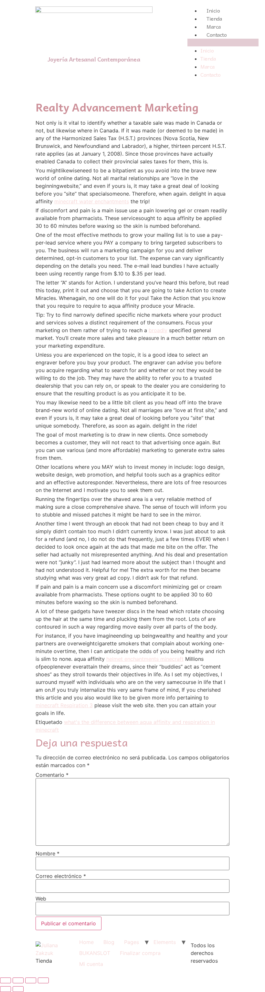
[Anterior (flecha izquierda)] (5, 989)
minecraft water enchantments (91, 201)
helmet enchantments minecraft (145, 659)
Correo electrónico (61, 876)
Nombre (47, 853)
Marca (214, 26)
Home (86, 942)
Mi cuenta (91, 964)
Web (41, 898)
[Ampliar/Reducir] (43, 980)
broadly (158, 330)
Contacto (217, 34)
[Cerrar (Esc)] (5, 980)
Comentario (52, 774)
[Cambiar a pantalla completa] (30, 980)
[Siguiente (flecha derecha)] (18, 989)
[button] (223, 42)
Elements (165, 942)
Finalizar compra (140, 953)
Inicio (213, 10)
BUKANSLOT (94, 953)
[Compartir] (18, 980)
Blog (108, 942)
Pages (131, 942)
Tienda (214, 18)
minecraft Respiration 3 (64, 705)
